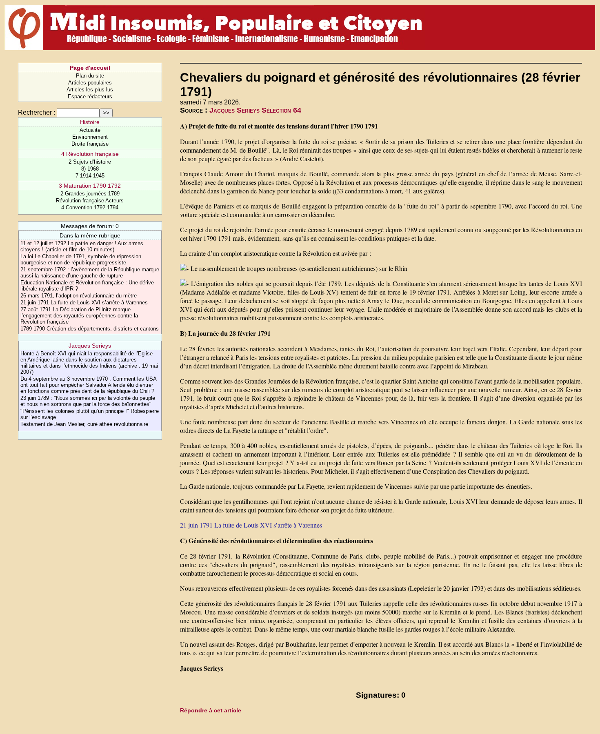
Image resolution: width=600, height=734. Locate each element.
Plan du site (90, 76)
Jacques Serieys (90, 345)
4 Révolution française (90, 154)
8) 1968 (90, 169)
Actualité (90, 130)
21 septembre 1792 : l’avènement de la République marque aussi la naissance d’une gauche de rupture (89, 272)
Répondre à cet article (210, 710)
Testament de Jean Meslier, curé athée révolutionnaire (84, 424)
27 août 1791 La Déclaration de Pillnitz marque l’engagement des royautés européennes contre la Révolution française (79, 315)
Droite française (90, 144)
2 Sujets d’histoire (90, 162)
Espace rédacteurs (90, 96)
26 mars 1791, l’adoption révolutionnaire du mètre (78, 296)
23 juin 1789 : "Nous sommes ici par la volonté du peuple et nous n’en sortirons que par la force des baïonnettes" (87, 401)
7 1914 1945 (90, 176)
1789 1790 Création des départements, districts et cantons (89, 329)
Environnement (90, 137)
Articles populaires (90, 83)
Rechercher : (36, 112)
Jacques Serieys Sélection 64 (255, 110)
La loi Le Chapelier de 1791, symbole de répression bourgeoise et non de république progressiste (80, 259)
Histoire (90, 122)
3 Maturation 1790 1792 (90, 185)
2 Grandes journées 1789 (90, 194)
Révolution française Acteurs (90, 200)
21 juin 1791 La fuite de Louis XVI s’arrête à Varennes (84, 302)
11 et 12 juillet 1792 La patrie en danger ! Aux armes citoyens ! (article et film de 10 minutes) (81, 246)
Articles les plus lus (90, 89)
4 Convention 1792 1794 (89, 207)
